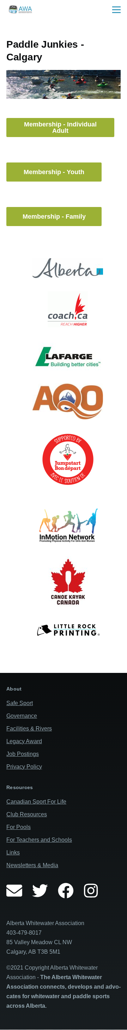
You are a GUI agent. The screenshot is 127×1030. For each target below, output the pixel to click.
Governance (21, 716)
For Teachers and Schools (39, 840)
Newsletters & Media (32, 865)
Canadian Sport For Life (36, 802)
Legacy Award (24, 741)
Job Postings (22, 754)
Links (13, 853)
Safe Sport (19, 703)
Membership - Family (54, 216)
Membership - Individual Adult (60, 127)
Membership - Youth (54, 172)
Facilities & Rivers (29, 729)
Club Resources (26, 814)
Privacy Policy (24, 767)
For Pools (18, 827)
